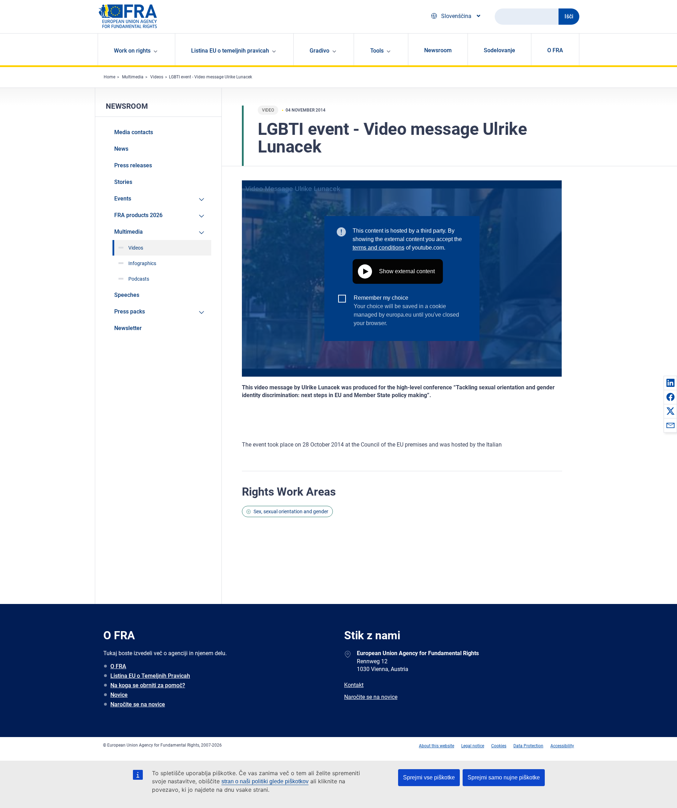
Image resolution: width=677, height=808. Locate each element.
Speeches (126, 295)
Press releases (133, 165)
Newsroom (438, 50)
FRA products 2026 (138, 215)
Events (122, 198)
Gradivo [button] (319, 50)
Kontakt (354, 685)
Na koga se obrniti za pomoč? (147, 685)
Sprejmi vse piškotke (429, 777)
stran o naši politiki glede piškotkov (265, 781)
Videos (156, 76)
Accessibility (562, 745)
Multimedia (133, 76)
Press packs (129, 311)
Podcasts (138, 279)
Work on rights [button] (132, 50)
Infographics (142, 263)
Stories (123, 182)
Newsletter (128, 328)
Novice (119, 695)
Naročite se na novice (137, 704)
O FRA (555, 50)
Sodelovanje (499, 50)
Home (109, 76)
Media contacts (133, 132)
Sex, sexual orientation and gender (291, 511)
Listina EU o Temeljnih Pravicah (150, 675)
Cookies (498, 745)
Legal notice (472, 745)
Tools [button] (377, 50)
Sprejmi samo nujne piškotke (504, 777)
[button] (670, 383)
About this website (436, 745)
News (121, 148)
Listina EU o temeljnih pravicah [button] (230, 50)
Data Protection (528, 745)
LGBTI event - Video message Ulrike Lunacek (210, 76)
